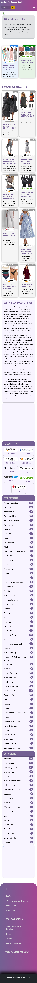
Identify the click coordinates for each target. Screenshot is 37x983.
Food (18, 617)
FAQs (8, 896)
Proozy (18, 704)
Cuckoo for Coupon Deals (11, 2)
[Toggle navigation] (33, 7)
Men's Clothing (18, 673)
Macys (18, 669)
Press (8, 934)
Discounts (18, 569)
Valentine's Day (18, 743)
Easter (18, 573)
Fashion (18, 591)
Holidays (18, 631)
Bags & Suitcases (18, 520)
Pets (18, 699)
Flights (18, 613)
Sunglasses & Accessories (18, 713)
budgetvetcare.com (18, 781)
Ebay (18, 578)
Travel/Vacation (18, 735)
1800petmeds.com (18, 807)
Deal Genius (18, 560)
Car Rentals (18, 542)
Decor (18, 564)
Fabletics (18, 842)
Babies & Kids (18, 516)
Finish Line (18, 604)
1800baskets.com (18, 789)
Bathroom (18, 525)
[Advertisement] (18, 421)
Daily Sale (18, 556)
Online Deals (18, 691)
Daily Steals (18, 829)
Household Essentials (18, 644)
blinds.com (18, 776)
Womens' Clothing (18, 748)
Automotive (18, 512)
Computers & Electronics (18, 551)
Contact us (11, 910)
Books (18, 538)
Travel (18, 730)
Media (9, 938)
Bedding (18, 534)
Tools (18, 717)
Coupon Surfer (18, 838)
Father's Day (18, 595)
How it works (12, 905)
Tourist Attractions (18, 721)
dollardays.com (18, 767)
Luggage (18, 664)
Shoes (18, 708)
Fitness (18, 608)
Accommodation (18, 503)
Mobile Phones (18, 677)
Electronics (18, 586)
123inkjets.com (18, 798)
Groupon (18, 626)
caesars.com (18, 763)
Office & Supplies (18, 686)
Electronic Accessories (18, 582)
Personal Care (18, 695)
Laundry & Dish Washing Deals (18, 658)
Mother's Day (18, 682)
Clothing (18, 547)
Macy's (18, 803)
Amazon (18, 507)
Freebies (18, 622)
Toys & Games (18, 726)
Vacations (18, 739)
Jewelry (18, 648)
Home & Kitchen (18, 635)
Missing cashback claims (17, 901)
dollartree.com (18, 785)
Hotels (18, 639)
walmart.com (18, 772)
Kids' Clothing (18, 653)
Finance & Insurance (18, 600)
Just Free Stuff (18, 833)
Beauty (18, 529)
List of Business (13, 943)
